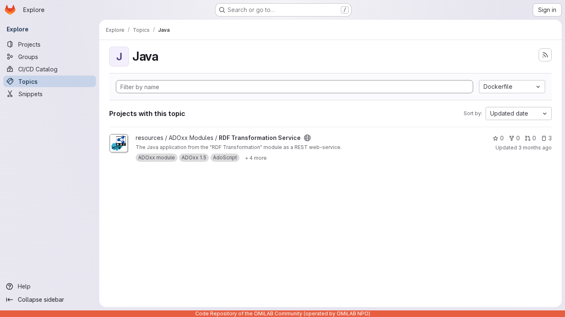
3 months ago (535, 147)
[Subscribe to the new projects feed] (545, 55)
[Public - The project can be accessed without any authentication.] (307, 138)
